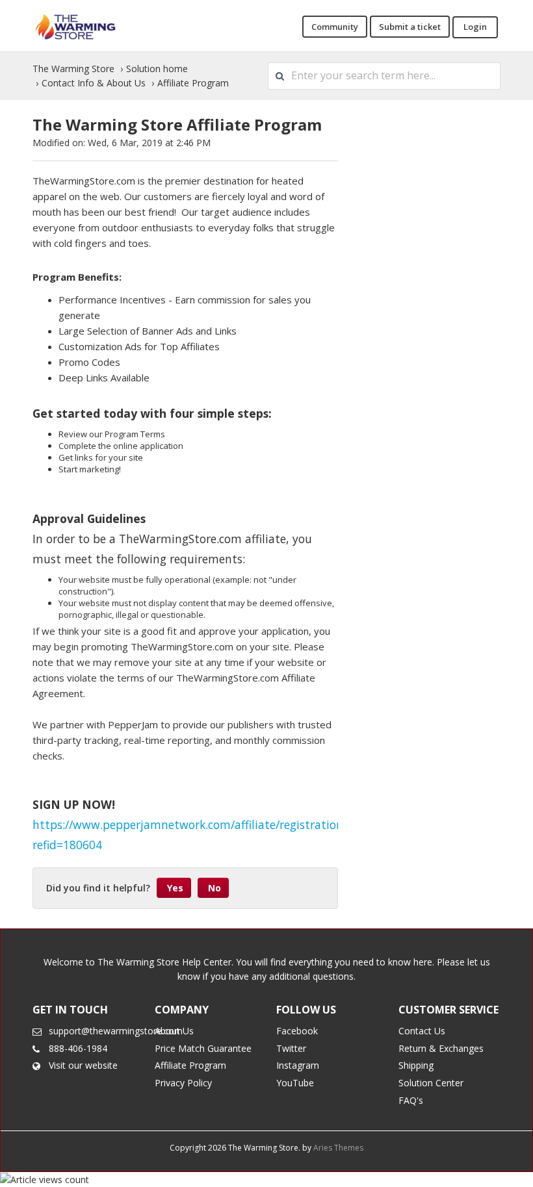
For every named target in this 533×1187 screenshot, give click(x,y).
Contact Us (421, 1031)
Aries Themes (338, 1147)
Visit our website (83, 1065)
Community (334, 26)
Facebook (297, 1031)
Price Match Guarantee (203, 1048)
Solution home (157, 68)
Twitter (291, 1048)
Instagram (297, 1065)
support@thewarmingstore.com (116, 1031)
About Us (174, 1031)
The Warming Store (73, 68)
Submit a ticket (410, 26)
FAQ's (410, 1100)
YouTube (295, 1083)
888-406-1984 (78, 1048)
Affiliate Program (193, 83)
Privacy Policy (183, 1083)
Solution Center (430, 1083)
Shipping (416, 1065)
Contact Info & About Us (94, 83)
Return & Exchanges (441, 1048)
